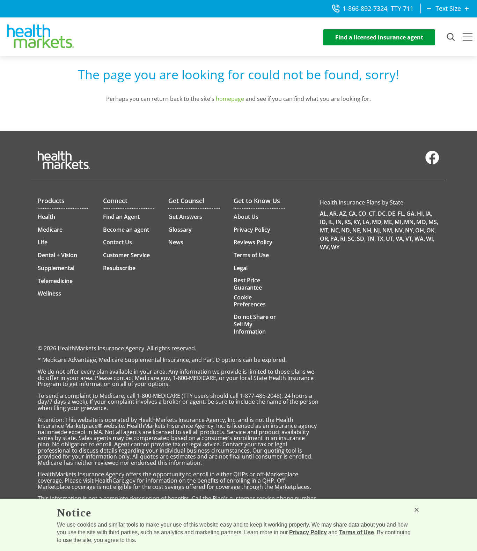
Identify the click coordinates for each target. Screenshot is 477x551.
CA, (352, 213)
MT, (325, 230)
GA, (411, 213)
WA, (419, 239)
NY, (409, 230)
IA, (428, 213)
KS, (348, 222)
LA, (366, 222)
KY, (357, 222)
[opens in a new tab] (432, 162)
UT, (390, 239)
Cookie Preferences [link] (250, 301)
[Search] (451, 37)
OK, (431, 230)
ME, (389, 222)
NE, (356, 230)
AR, (333, 213)
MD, (377, 222)
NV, (399, 230)
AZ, (343, 213)
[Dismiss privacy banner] (416, 509)
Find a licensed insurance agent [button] (379, 37)
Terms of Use (356, 532)
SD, (361, 239)
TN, (371, 239)
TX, (381, 239)
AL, (324, 213)
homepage (230, 99)
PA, (334, 239)
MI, (399, 222)
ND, (346, 230)
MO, (421, 222)
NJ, (377, 230)
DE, (392, 213)
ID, (323, 222)
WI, (430, 239)
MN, (409, 222)
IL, (331, 222)
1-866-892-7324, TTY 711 (378, 8)
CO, (363, 213)
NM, (388, 230)
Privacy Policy (308, 532)
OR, (324, 239)
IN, (339, 222)
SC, (352, 239)
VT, (409, 239)
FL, (401, 213)
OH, (420, 230)
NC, (335, 230)
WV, (325, 247)
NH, (367, 230)
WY (335, 247)
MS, (433, 222)
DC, (382, 213)
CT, (373, 213)
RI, (343, 239)
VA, (400, 239)
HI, (420, 213)
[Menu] (468, 38)
